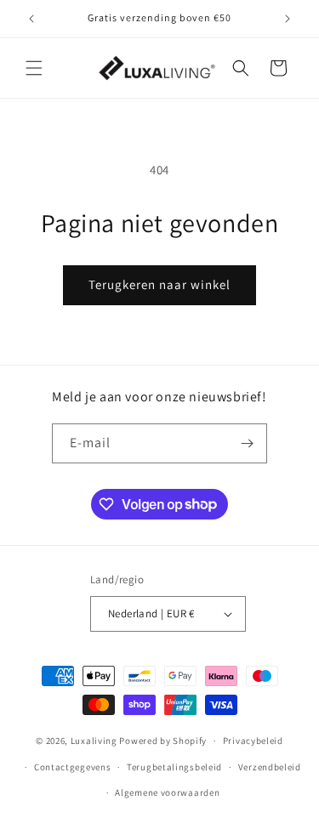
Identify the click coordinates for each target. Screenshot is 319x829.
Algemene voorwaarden (167, 792)
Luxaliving (94, 741)
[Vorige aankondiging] (31, 18)
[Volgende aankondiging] (287, 18)
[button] (34, 68)
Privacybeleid (253, 741)
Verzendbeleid (269, 767)
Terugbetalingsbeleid (174, 767)
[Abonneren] (247, 443)
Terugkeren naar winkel (159, 284)
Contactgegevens (72, 767)
